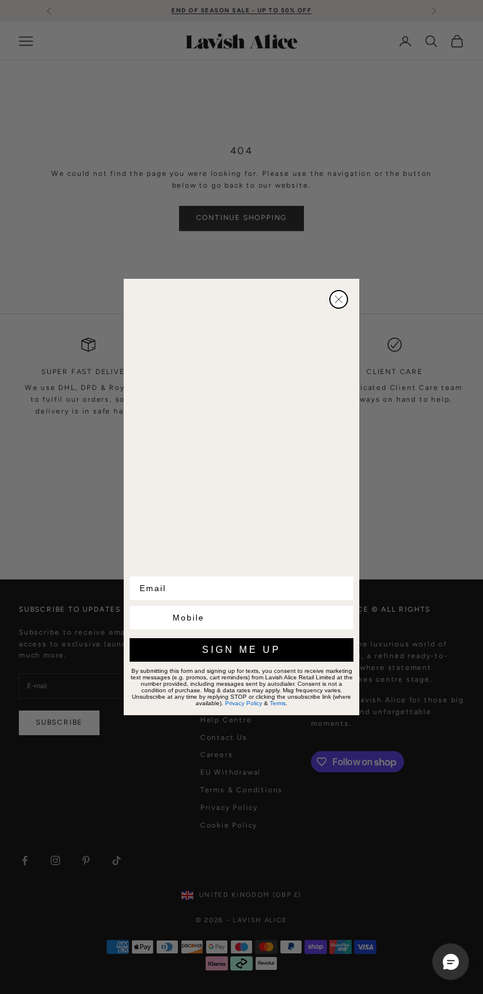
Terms (280, 702)
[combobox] (148, 618)
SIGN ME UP (242, 650)
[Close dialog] (339, 299)
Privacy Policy (253, 702)
